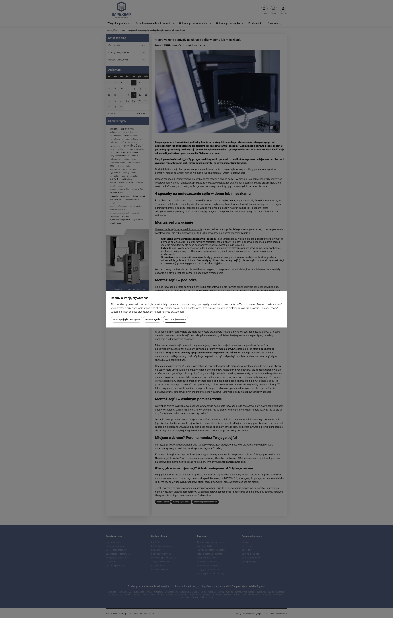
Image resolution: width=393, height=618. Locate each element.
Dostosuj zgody (152, 319)
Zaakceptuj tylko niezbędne (126, 319)
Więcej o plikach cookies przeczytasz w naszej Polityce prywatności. (148, 311)
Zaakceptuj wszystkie (175, 319)
